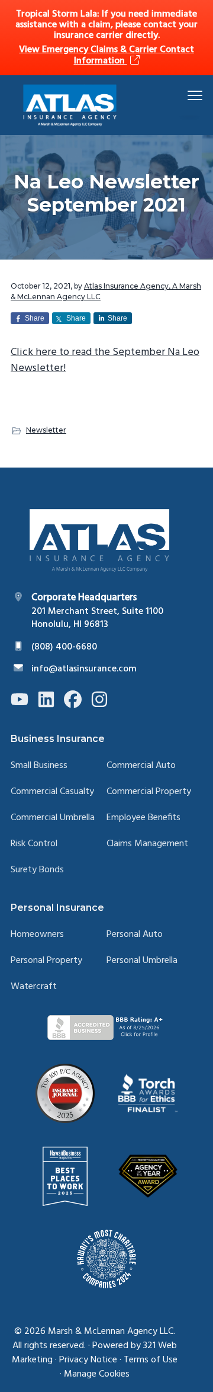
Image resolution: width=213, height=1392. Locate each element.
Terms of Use (151, 1360)
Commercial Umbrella (53, 818)
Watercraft (34, 987)
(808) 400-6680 (64, 647)
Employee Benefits (143, 818)
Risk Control (34, 844)
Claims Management (147, 844)
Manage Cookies (97, 1374)
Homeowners (37, 934)
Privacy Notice (88, 1360)
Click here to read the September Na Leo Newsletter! (105, 360)
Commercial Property (148, 792)
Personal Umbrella (142, 960)
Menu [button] (181, 95)
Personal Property (46, 960)
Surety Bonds (37, 870)
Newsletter (46, 429)
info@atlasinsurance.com (84, 669)
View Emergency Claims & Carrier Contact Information (106, 55)
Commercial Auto (141, 766)
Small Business (39, 766)
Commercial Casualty (52, 792)
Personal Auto (134, 934)
